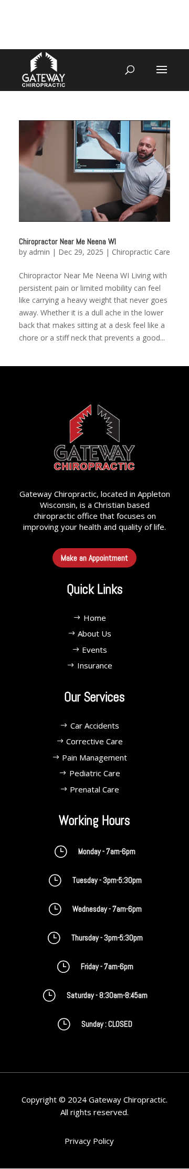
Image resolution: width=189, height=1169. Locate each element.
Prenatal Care (94, 789)
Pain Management (94, 757)
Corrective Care (94, 741)
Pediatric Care (94, 773)
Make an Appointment (94, 557)
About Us (94, 633)
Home (94, 617)
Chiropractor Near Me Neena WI (67, 241)
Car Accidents (94, 725)
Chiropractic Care (141, 252)
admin (39, 252)
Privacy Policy (89, 1141)
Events (94, 649)
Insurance (94, 665)
